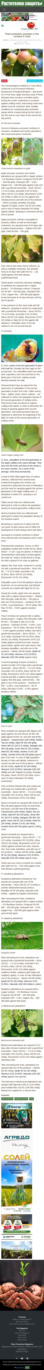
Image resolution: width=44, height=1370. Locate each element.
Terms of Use (22, 1337)
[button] (4, 61)
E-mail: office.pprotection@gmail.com (22, 1324)
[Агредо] (16, 1140)
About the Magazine (22, 1333)
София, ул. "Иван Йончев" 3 (22, 1319)
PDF (5, 81)
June (31, 1099)
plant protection (7, 1099)
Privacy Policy (22, 1340)
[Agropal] (16, 1250)
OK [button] (27, 1367)
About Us (22, 1331)
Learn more (20, 1367)
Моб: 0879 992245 (22, 1321)
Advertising (22, 1335)
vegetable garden (21, 1099)
